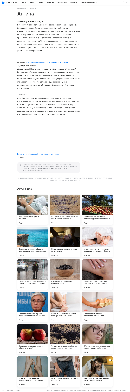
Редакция (49, 390)
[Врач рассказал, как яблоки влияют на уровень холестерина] (97, 210)
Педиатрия (32, 8)
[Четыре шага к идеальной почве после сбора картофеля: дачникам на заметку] (65, 339)
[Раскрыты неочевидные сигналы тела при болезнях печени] (65, 307)
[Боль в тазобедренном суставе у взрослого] (65, 371)
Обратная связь (82, 390)
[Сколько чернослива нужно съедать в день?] (65, 274)
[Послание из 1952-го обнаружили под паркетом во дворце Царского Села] (65, 210)
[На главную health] (10, 2)
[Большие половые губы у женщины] (32, 210)
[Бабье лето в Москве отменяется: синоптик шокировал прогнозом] (32, 274)
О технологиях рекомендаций (97, 390)
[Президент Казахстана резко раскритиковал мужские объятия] (32, 307)
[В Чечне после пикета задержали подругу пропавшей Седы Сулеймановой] (97, 339)
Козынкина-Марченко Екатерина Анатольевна (47, 62)
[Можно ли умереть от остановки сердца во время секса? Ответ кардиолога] (97, 242)
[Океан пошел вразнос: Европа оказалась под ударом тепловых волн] (32, 242)
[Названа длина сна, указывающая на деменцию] (65, 242)
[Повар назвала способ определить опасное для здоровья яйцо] (97, 307)
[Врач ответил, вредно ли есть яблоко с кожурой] (32, 339)
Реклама (17, 390)
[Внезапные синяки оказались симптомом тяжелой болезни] (97, 274)
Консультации (21, 8)
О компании (9, 390)
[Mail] (3, 2)
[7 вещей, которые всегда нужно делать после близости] (97, 371)
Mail (3, 390)
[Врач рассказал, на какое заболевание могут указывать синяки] (32, 371)
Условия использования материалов (65, 390)
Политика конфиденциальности (117, 390)
